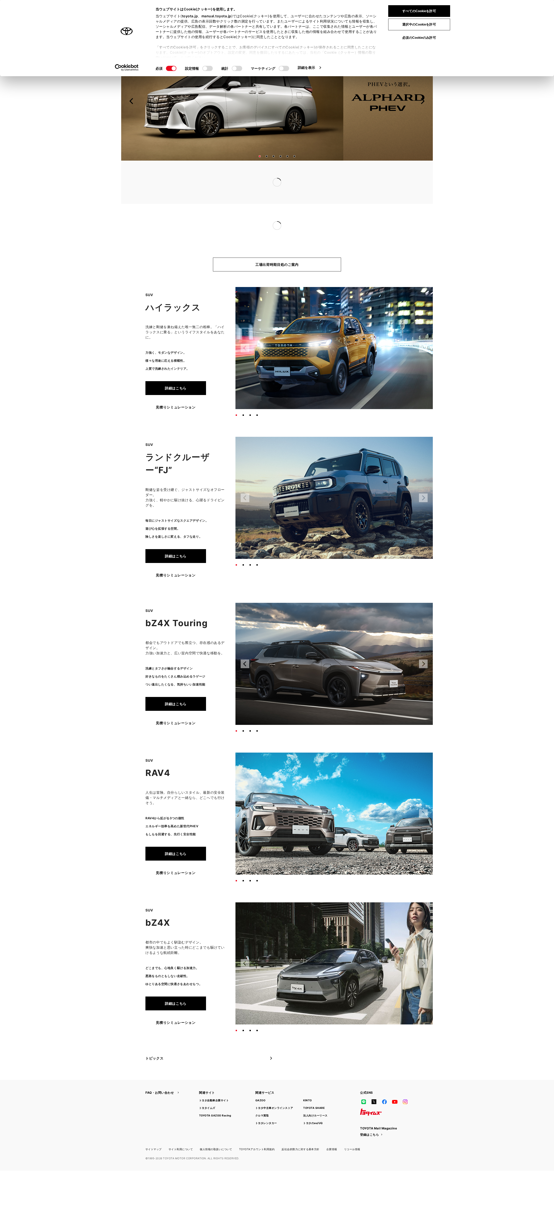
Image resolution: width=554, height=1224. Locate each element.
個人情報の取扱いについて (216, 1132)
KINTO (307, 1083)
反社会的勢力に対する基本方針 (300, 1132)
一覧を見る (374, 173)
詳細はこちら (176, 371)
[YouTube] (394, 1084)
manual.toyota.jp (216, 16)
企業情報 (331, 1132)
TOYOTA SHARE (314, 1090)
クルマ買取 (262, 1098)
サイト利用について (181, 1132)
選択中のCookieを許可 (419, 24)
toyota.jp (190, 16)
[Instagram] (405, 1084)
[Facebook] (384, 1084)
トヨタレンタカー (266, 1105)
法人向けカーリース (315, 1098)
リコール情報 (352, 1132)
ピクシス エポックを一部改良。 (239, 208)
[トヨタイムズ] (371, 1094)
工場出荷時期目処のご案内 (277, 247)
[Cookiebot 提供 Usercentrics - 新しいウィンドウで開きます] (127, 67)
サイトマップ (153, 1132)
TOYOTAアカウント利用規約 (257, 1132)
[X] (373, 1084)
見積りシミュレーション (175, 390)
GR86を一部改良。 (228, 217)
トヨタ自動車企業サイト (214, 1083)
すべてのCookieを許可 (419, 11)
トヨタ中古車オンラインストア (274, 1090)
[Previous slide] (131, 101)
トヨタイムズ (207, 1090)
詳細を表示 (306, 67)
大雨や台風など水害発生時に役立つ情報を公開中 (252, 182)
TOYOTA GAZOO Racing (215, 1098)
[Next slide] (422, 101)
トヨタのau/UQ (312, 1105)
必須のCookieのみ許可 (419, 37)
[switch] (207, 68)
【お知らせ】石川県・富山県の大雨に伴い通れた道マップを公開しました (272, 173)
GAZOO (260, 1083)
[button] (260, 156)
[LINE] (363, 1084)
